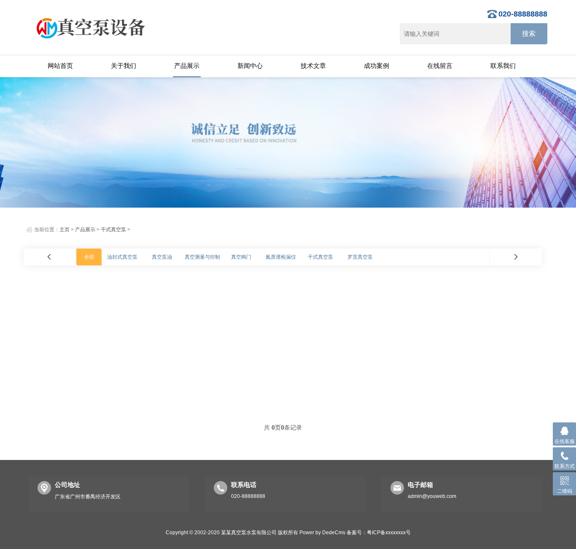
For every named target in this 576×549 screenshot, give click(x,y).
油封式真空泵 (122, 257)
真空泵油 (162, 257)
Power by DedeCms (322, 532)
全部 (89, 257)
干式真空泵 (113, 230)
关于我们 (123, 65)
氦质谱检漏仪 (281, 257)
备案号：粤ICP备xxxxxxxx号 (379, 532)
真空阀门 (241, 257)
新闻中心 (250, 65)
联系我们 (503, 65)
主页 (64, 230)
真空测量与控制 (202, 257)
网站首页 (60, 65)
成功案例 (376, 65)
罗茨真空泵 (360, 257)
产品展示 (186, 65)
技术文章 (313, 65)
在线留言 (439, 65)
